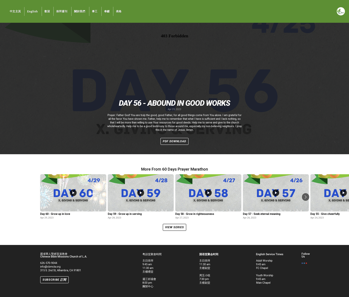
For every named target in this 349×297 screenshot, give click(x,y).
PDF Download (174, 141)
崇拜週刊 (62, 11)
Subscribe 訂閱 (54, 279)
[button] (305, 197)
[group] (73, 197)
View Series (174, 227)
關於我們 (80, 11)
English (32, 11)
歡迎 (47, 11)
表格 (119, 11)
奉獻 (107, 11)
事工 (95, 11)
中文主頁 (15, 11)
